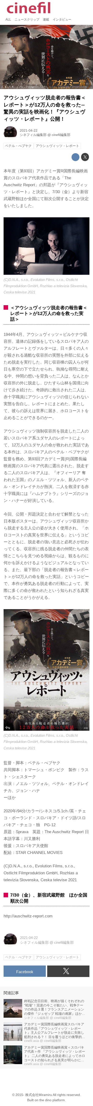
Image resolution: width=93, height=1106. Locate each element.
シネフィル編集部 (33, 135)
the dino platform (52, 1100)
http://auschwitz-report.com (28, 916)
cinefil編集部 (61, 135)
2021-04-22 (28, 130)
